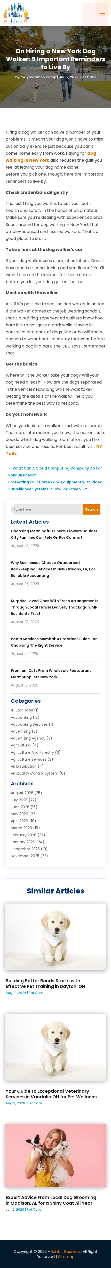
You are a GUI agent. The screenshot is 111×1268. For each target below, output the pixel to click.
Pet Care (88, 77)
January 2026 (23, 842)
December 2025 (25, 849)
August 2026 (22, 792)
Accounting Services (29, 724)
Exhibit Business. (66, 1251)
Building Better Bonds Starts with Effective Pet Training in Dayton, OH (45, 983)
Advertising (21, 731)
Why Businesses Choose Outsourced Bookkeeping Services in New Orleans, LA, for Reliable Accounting (53, 569)
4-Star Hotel (22, 710)
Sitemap (66, 1256)
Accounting (21, 717)
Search (91, 509)
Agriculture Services (28, 759)
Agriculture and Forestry (32, 752)
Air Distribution (24, 766)
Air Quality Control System (34, 773)
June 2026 (20, 807)
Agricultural (21, 745)
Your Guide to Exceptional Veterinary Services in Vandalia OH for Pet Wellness (51, 1094)
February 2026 (23, 835)
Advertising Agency (28, 738)
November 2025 (25, 855)
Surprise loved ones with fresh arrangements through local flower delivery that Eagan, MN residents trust (54, 607)
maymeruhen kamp (38, 77)
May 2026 (19, 814)
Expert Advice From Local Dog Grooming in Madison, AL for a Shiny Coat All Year (51, 1200)
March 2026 (21, 827)
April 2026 (19, 820)
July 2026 (19, 800)
